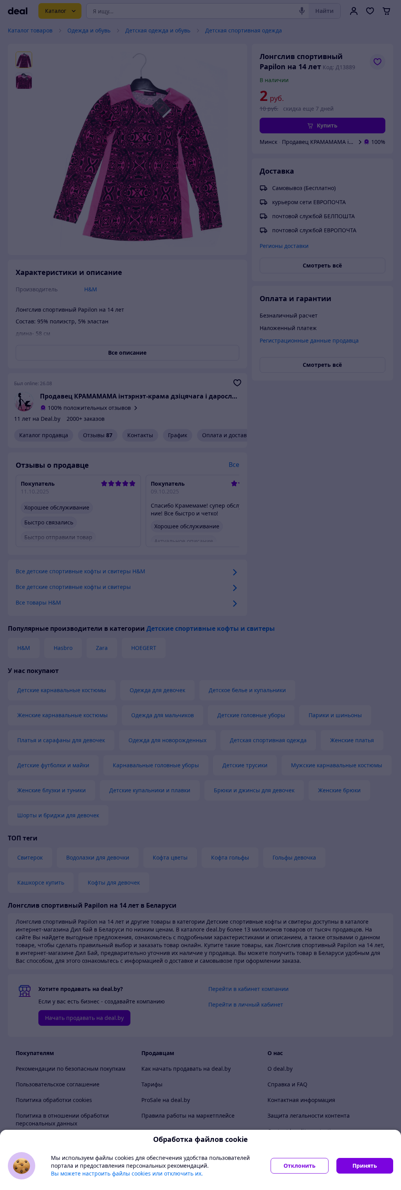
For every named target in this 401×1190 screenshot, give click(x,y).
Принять (364, 1165)
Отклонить (300, 1165)
